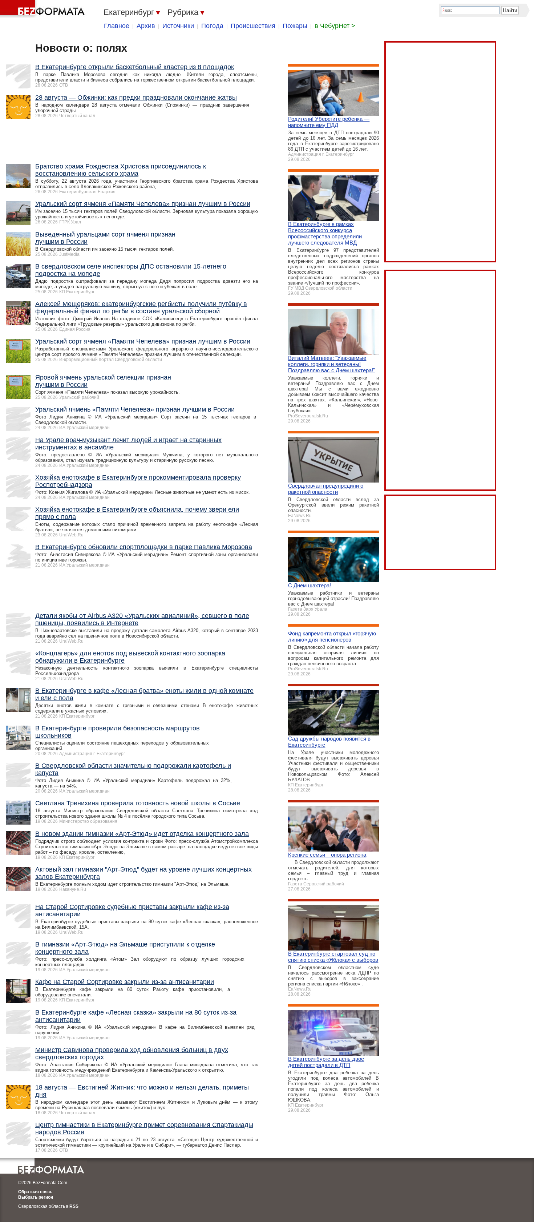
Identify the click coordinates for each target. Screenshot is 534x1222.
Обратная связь (35, 1191)
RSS (73, 1206)
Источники (178, 25)
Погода (212, 25)
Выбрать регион (35, 1197)
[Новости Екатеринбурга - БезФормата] (43, 9)
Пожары (295, 25)
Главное (116, 25)
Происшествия (253, 25)
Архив (146, 25)
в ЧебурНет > (335, 25)
